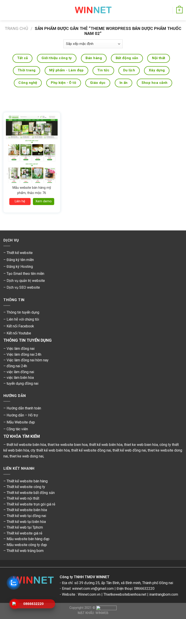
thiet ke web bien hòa (141, 444)
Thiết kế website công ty (26, 487)
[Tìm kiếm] (167, 10)
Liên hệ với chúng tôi (23, 319)
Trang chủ (16, 28)
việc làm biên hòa (20, 377)
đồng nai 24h (17, 366)
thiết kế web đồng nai (129, 450)
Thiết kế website (20, 253)
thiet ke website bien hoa (68, 444)
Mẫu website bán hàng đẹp (28, 539)
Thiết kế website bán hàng (27, 481)
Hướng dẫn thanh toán (24, 408)
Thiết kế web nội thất (23, 498)
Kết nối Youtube (19, 333)
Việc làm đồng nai (20, 348)
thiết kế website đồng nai (91, 450)
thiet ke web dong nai (26, 456)
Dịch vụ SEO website (23, 287)
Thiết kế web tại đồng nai (26, 516)
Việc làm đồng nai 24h (24, 354)
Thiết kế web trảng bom (25, 551)
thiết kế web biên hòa (105, 444)
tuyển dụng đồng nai (22, 383)
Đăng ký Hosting (20, 266)
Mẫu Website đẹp (21, 422)
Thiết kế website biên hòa (27, 510)
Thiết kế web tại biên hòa (26, 522)
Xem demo (43, 201)
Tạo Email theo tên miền (25, 273)
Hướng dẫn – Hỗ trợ (22, 415)
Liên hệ (20, 201)
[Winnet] (31, 581)
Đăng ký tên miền (20, 260)
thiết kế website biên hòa (26, 444)
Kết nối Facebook (20, 326)
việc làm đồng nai (20, 372)
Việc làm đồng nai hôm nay (28, 360)
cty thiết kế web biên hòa (50, 450)
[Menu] (6, 10)
